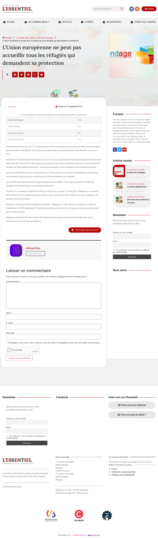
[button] (15, 74)
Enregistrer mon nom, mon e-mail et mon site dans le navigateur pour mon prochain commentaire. (54, 343)
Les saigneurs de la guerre (135, 169)
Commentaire (13, 281)
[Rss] (137, 9)
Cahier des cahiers (145, 22)
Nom (9, 313)
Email (115, 241)
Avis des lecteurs (45, 37)
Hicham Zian (78, 535)
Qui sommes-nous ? (38, 22)
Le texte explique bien (137, 187)
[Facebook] (131, 9)
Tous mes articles (35, 253)
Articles (67, 22)
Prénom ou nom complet (122, 232)
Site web (10, 333)
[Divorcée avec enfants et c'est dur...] (119, 199)
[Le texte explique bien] (119, 185)
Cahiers (89, 22)
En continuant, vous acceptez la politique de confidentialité (131, 251)
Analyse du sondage (136, 172)
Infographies (113, 22)
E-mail (10, 323)
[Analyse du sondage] (119, 171)
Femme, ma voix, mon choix (135, 197)
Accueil (11, 22)
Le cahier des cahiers (26, 37)
